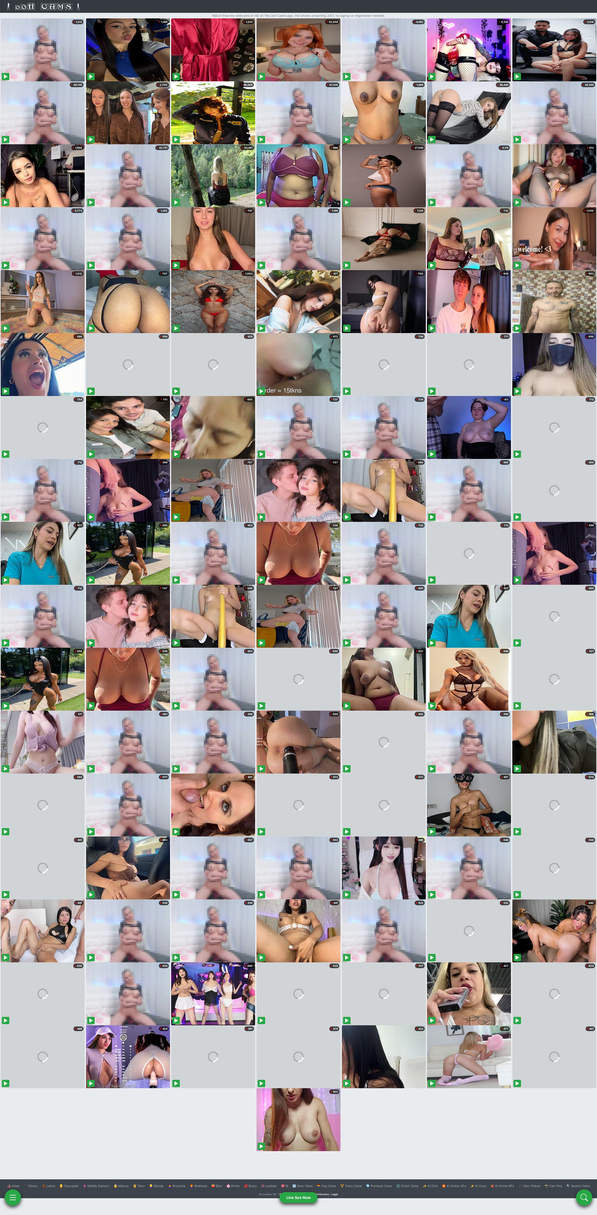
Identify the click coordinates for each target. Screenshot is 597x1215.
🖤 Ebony (31, 1186)
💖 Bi (284, 1186)
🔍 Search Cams (578, 1186)
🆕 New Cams (302, 1186)
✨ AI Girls (430, 1186)
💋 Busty (250, 1186)
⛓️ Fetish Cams (407, 1186)
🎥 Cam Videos (529, 1186)
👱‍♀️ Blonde (156, 1186)
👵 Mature (121, 1186)
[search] (584, 1197)
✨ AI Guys (478, 1186)
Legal (334, 1194)
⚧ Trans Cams (351, 1186)
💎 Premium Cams (379, 1186)
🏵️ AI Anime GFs (454, 1186)
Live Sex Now (298, 1197)
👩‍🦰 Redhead (198, 1186)
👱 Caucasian (69, 1186)
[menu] (13, 1197)
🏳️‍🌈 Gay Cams (326, 1186)
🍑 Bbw (216, 1186)
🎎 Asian (13, 1186)
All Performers (320, 1194)
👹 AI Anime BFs (502, 1186)
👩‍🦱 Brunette (176, 1186)
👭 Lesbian (269, 1186)
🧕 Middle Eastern (96, 1186)
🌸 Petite (233, 1186)
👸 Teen (139, 1186)
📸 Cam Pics (553, 1186)
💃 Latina (48, 1186)
